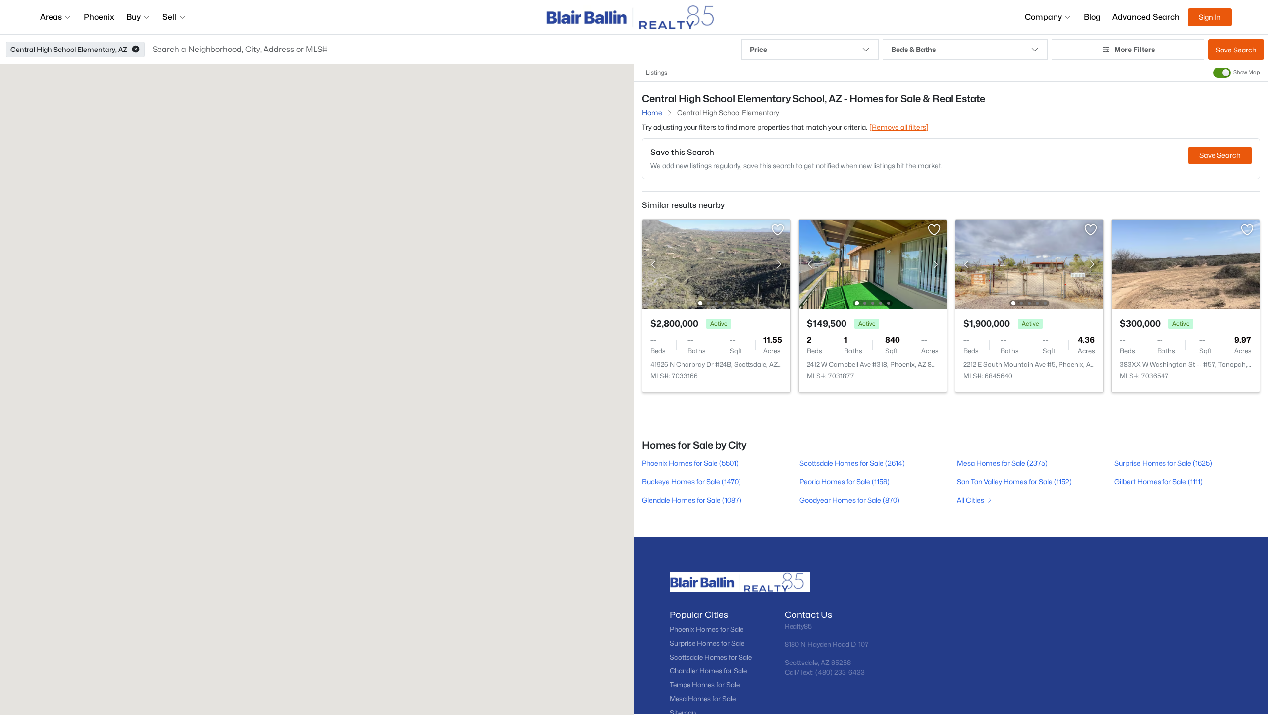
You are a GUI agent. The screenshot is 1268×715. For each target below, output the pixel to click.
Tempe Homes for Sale (705, 685)
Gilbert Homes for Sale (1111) (1158, 481)
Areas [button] (51, 17)
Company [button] (1043, 17)
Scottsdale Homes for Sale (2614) (852, 463)
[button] (135, 49)
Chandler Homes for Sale (708, 671)
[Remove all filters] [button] (899, 127)
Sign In (1210, 17)
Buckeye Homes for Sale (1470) (691, 481)
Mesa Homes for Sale (703, 699)
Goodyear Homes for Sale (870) (849, 500)
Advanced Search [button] (1146, 17)
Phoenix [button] (99, 17)
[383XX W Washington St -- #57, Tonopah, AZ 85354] (1186, 263)
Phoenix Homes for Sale (706, 629)
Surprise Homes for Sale (707, 643)
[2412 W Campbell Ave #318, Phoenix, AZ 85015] (873, 263)
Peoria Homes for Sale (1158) (844, 481)
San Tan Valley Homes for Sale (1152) (1014, 481)
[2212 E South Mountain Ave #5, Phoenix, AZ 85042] (1029, 263)
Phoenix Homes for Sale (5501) (690, 463)
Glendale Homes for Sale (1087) (691, 500)
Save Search (1236, 50)
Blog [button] (1092, 17)
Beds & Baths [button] (913, 49)
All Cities (970, 500)
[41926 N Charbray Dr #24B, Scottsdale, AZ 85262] (716, 263)
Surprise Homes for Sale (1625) (1163, 463)
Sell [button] (169, 17)
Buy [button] (133, 17)
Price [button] (758, 49)
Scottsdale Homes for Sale (711, 657)
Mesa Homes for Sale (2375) (1002, 463)
